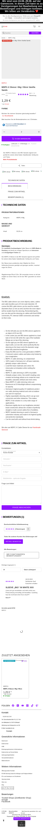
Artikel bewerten (13, 541)
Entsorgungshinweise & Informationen (12, 749)
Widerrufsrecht (6, 760)
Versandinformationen (8, 758)
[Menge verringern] (4, 132)
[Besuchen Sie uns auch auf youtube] (22, 705)
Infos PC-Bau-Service (8, 788)
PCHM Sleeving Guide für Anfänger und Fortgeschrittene (17, 773)
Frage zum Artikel (16, 192)
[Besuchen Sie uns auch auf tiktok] (32, 705)
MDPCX (4, 83)
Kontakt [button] (9, 731)
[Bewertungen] (23, 94)
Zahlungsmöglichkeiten (8, 755)
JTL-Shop (16, 816)
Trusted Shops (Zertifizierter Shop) (16, 798)
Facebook (6, 801)
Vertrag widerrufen (22, 818)
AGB (3, 746)
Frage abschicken (21, 507)
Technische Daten (16, 180)
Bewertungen (16, 197)
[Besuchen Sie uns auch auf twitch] (37, 705)
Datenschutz (5, 743)
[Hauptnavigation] (21, 22)
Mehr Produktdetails (10, 159)
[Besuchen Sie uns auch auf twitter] (17, 705)
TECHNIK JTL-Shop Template (28, 816)
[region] (21, 37)
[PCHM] (4, 26)
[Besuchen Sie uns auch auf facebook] (13, 705)
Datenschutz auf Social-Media (10, 752)
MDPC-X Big (11, 38)
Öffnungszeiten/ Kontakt (8, 770)
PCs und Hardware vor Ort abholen (11, 776)
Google (5, 800)
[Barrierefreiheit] (4, 820)
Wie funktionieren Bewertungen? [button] (15, 555)
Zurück (3, 38)
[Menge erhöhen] (39, 132)
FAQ (3, 785)
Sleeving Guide (6, 779)
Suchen (35, 33)
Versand (7, 104)
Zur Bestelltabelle (7, 116)
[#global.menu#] (39, 26)
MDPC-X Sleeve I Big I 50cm (12, 689)
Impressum (5, 741)
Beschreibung (14, 186)
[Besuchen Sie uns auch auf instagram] (27, 705)
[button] (15, 672)
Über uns (4, 782)
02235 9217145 (7, 716)
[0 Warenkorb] (34, 26)
